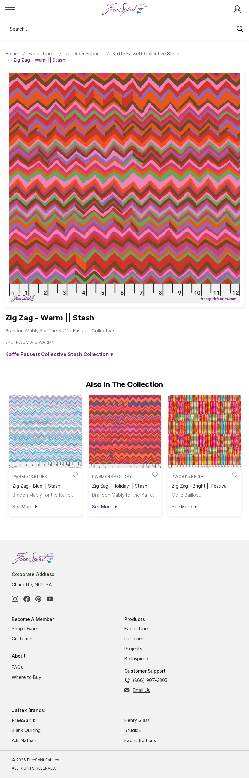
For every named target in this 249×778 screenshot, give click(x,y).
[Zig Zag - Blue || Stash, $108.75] (45, 431)
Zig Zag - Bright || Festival (200, 486)
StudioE (132, 730)
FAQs (17, 667)
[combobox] (124, 29)
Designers (135, 638)
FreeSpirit (23, 720)
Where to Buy (26, 677)
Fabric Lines (137, 628)
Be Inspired (136, 658)
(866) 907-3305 (150, 680)
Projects (133, 648)
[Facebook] (26, 599)
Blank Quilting (26, 730)
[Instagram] (15, 599)
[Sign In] (238, 9)
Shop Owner (25, 628)
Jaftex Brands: (28, 710)
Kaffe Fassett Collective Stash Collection (58, 354)
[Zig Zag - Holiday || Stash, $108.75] (125, 431)
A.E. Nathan (24, 740)
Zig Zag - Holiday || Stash (119, 486)
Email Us (141, 690)
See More (22, 506)
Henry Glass (137, 720)
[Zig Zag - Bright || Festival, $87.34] (204, 431)
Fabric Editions (140, 740)
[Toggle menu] (53, 9)
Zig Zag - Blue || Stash (36, 486)
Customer (22, 638)
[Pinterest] (38, 599)
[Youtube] (50, 599)
